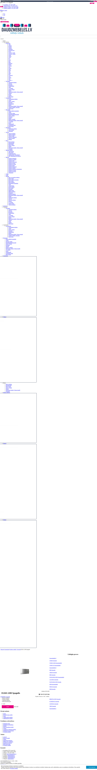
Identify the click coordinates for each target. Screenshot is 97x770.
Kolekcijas (3, 18)
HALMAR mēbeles (4, 21)
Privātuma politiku (14, 768)
